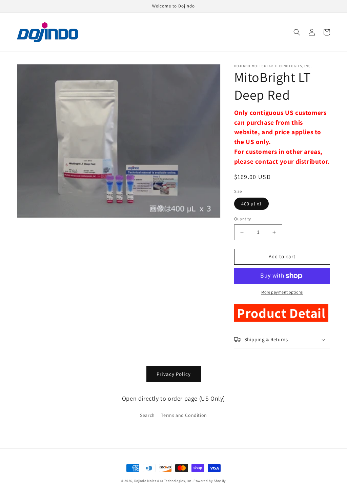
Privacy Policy (174, 374)
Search (147, 415)
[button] (296, 32)
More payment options (282, 292)
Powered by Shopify (209, 481)
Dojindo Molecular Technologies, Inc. (163, 481)
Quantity (242, 219)
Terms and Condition (184, 415)
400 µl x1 (251, 204)
